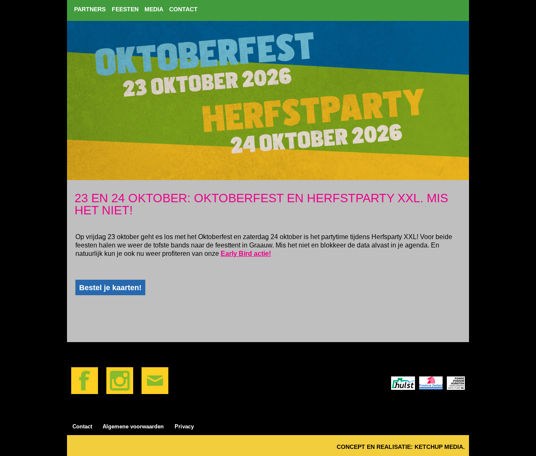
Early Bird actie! (246, 253)
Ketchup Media (439, 446)
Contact (82, 426)
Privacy (184, 426)
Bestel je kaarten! (110, 287)
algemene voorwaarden (133, 426)
